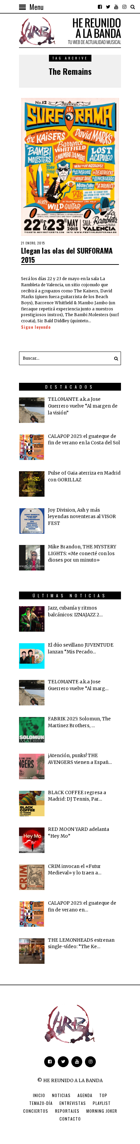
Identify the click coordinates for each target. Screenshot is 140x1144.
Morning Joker (101, 1111)
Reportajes (67, 1111)
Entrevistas (72, 1103)
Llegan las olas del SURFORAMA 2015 (67, 255)
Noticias (61, 1095)
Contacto (70, 1119)
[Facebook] (100, 7)
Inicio (39, 1095)
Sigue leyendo (36, 327)
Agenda (84, 1095)
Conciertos (35, 1111)
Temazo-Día (41, 1103)
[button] (114, 358)
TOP (103, 1095)
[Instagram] (124, 7)
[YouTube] (116, 7)
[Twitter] (108, 7)
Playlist (102, 1103)
